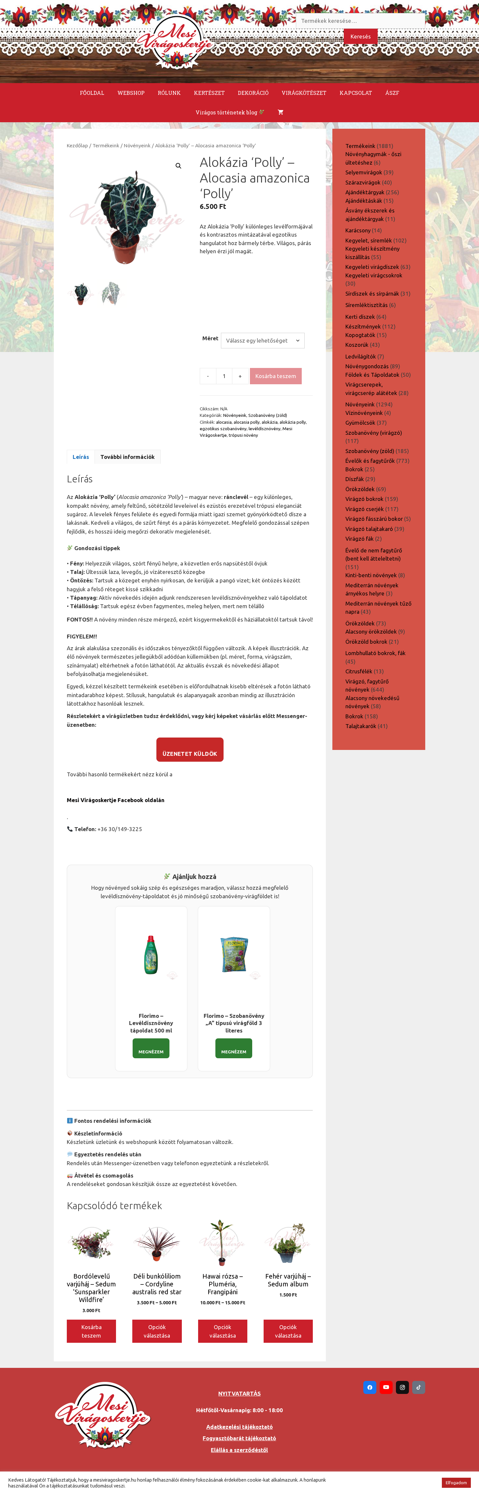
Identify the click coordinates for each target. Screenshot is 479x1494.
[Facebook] (369, 1387)
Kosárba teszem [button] (91, 1331)
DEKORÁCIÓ (253, 92)
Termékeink (106, 145)
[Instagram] (402, 1387)
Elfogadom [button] (456, 1482)
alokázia (270, 422)
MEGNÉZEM (151, 1051)
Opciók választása (157, 1331)
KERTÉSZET (209, 92)
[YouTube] (386, 1387)
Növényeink (137, 145)
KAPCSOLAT (356, 92)
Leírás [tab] (81, 457)
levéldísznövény (265, 428)
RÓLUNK (169, 92)
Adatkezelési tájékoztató (239, 1427)
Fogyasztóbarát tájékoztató (239, 1438)
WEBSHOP (131, 92)
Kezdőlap (77, 145)
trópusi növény (243, 435)
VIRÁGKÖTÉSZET (304, 92)
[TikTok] (418, 1387)
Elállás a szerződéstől (239, 1450)
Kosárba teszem (275, 376)
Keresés (361, 36)
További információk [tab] (127, 457)
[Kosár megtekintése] (280, 112)
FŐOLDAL (92, 92)
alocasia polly (247, 422)
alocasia (224, 422)
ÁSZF (392, 92)
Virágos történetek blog (227, 112)
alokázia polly (293, 422)
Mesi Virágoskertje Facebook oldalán (116, 800)
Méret (210, 338)
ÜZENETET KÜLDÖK (190, 754)
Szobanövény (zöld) (267, 415)
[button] (178, 166)
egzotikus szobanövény (223, 428)
